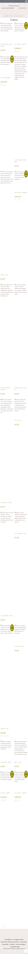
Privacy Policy (23, 941)
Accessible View (14, 946)
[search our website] (2, 4)
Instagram (20, 935)
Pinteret (16, 935)
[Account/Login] (12, 4)
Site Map (12, 944)
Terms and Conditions (20, 944)
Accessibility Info (8, 939)
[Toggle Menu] (26, 1)
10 (20, 16)
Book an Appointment (8, 8)
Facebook (9, 935)
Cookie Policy (6, 944)
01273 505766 (22, 8)
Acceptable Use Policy (19, 939)
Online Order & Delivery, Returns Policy (10, 941)
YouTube (13, 935)
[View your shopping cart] (6, 4)
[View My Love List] (18, 4)
